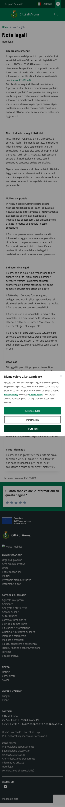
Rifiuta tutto (32, 428)
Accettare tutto (32, 410)
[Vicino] (61, 375)
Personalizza (32, 419)
